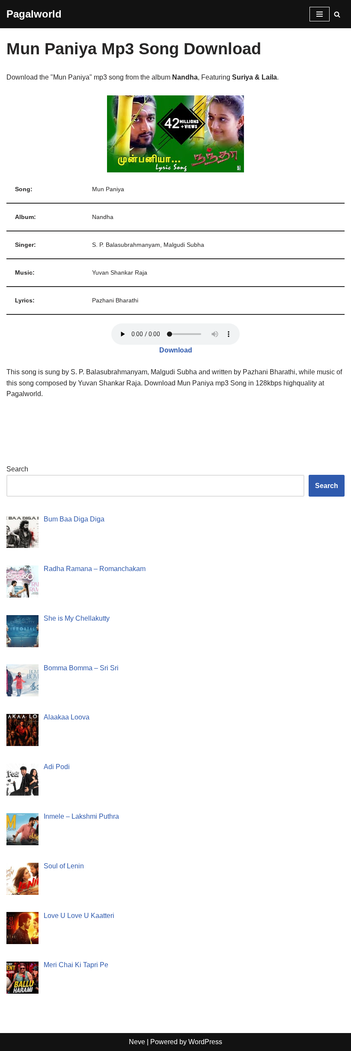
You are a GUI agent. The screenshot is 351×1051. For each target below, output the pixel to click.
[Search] (337, 14)
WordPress (205, 1041)
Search (17, 469)
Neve (137, 1041)
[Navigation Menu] (319, 14)
